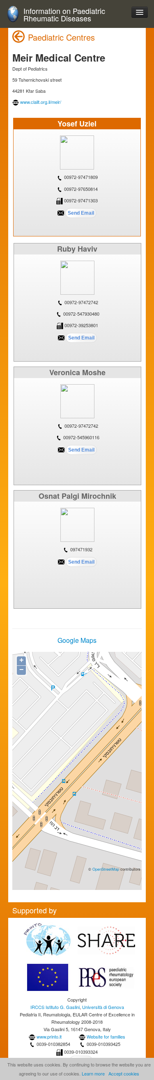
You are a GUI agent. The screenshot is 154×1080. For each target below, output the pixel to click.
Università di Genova (103, 1007)
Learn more (93, 1073)
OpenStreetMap (105, 869)
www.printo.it (49, 1036)
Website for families (106, 1036)
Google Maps (77, 640)
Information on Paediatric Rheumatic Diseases (64, 14)
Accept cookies (123, 1073)
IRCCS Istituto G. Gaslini (55, 1007)
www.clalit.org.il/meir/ (40, 102)
